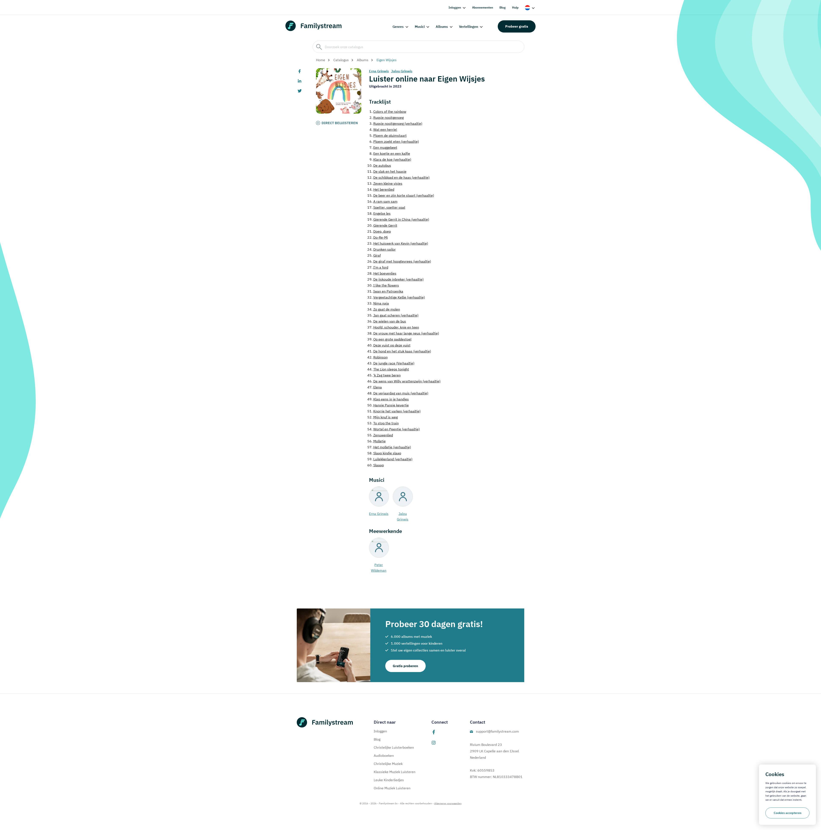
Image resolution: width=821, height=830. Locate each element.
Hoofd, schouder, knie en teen (393, 327)
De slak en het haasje (386, 171)
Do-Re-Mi (377, 237)
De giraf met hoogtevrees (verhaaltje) (399, 261)
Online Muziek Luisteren (392, 788)
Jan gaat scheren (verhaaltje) (392, 315)
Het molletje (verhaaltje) (389, 447)
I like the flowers (383, 285)
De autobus (379, 165)
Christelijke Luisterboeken (394, 747)
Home (320, 60)
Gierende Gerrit (382, 225)
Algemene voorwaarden (448, 803)
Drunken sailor (381, 249)
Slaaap (375, 465)
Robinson (377, 357)
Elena (374, 387)
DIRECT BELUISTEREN (340, 123)
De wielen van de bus (386, 321)
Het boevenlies (381, 273)
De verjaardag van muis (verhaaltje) (397, 393)
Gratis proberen (405, 666)
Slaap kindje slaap (384, 453)
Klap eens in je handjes (388, 399)
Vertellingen (468, 26)
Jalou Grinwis (401, 71)
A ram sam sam (382, 201)
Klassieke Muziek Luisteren (394, 772)
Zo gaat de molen (383, 309)
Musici (420, 26)
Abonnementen (482, 7)
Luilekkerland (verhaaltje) (389, 459)
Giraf (374, 255)
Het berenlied (380, 189)
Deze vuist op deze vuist (388, 345)
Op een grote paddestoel (389, 339)
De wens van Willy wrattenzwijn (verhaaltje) (403, 381)
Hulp (515, 7)
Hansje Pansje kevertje (388, 405)
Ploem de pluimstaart (388, 135)
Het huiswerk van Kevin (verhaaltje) (397, 243)
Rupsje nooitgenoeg (386, 117)
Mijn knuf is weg (382, 417)
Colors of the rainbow (387, 111)
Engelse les (379, 213)
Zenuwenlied (380, 435)
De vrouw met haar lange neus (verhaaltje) (403, 333)
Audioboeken (384, 755)
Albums (442, 26)
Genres (398, 26)
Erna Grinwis (379, 71)
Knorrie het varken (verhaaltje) (394, 411)
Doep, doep (379, 231)
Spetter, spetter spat (386, 207)
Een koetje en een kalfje (389, 153)
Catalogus (341, 60)
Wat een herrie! (383, 129)
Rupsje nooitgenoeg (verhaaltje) (395, 123)
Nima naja (378, 303)
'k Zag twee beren (384, 375)
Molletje (376, 441)
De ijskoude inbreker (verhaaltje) (395, 279)
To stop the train (383, 423)
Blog (502, 7)
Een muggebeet (383, 147)
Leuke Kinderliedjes (389, 780)
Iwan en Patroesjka (385, 291)
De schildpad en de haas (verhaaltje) (398, 177)
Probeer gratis (516, 26)
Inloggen (455, 7)
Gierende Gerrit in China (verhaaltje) (398, 219)
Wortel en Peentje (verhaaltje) (393, 429)
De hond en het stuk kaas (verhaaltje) (399, 351)
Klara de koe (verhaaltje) (390, 159)
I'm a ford (377, 267)
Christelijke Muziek (388, 764)
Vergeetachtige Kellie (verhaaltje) (396, 297)
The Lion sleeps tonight (388, 369)
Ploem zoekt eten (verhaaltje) (394, 141)
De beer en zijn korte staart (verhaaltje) (400, 195)
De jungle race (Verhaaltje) (390, 363)
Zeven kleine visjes (384, 183)
